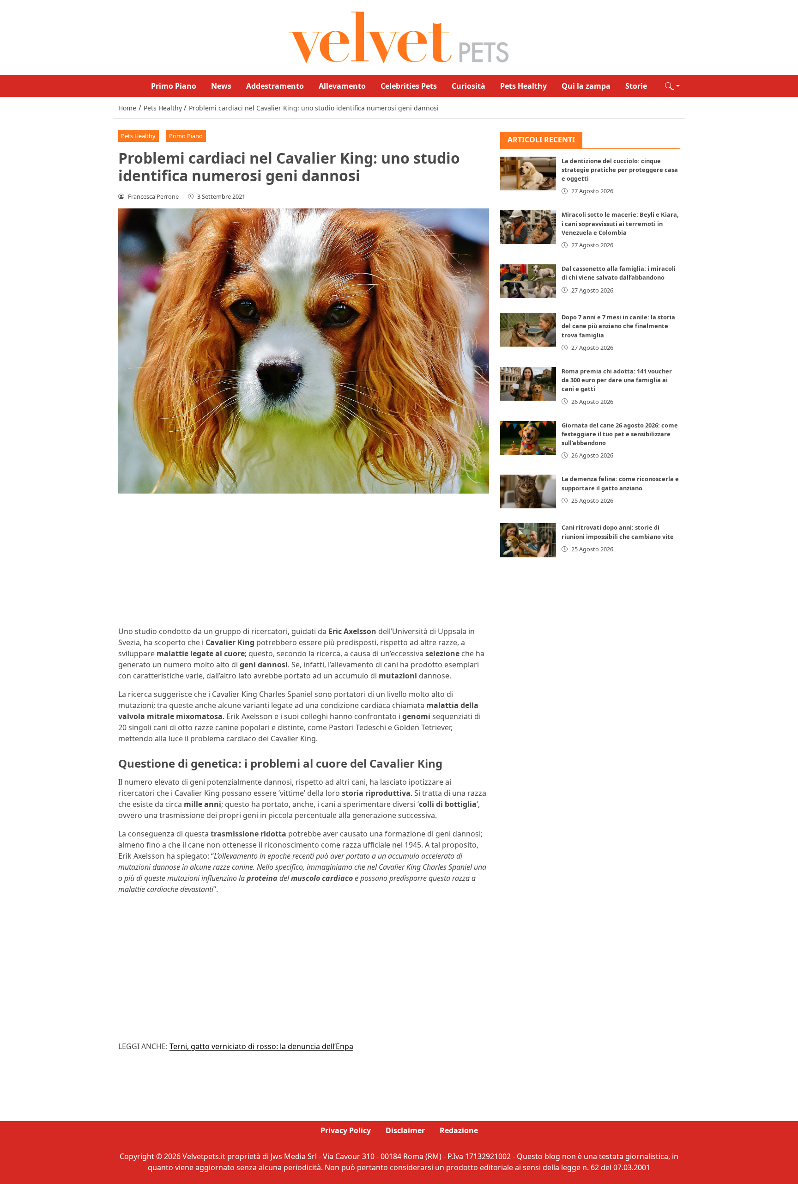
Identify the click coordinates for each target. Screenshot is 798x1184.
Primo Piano (173, 86)
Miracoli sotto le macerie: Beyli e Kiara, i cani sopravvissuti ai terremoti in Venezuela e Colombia (620, 223)
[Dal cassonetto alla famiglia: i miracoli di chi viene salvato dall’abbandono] (528, 281)
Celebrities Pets (409, 86)
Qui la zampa (586, 86)
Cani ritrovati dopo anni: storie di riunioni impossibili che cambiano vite (618, 531)
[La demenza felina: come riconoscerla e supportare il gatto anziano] (528, 491)
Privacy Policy (345, 1130)
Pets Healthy (523, 86)
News (221, 86)
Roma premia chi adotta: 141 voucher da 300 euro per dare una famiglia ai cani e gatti (617, 380)
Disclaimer (405, 1130)
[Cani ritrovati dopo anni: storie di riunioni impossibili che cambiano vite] (528, 540)
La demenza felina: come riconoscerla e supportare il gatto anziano (620, 483)
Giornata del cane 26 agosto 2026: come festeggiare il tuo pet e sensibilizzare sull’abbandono (620, 434)
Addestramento (275, 86)
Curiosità (468, 86)
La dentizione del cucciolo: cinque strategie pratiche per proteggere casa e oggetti (620, 170)
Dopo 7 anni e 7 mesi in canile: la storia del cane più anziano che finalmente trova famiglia (618, 326)
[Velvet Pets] (399, 36)
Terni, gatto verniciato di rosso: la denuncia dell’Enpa (261, 1046)
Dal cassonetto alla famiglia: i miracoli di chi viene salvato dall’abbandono (619, 272)
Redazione (459, 1130)
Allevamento (342, 86)
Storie (636, 86)
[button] (672, 86)
